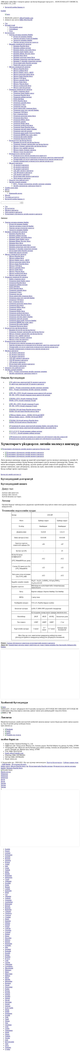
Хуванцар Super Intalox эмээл (23, 93)
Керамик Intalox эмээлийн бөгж (24, 50)
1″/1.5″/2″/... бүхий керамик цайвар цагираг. (24, 433)
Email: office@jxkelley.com (14, 753)
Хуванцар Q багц (19, 104)
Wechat (3, 783)
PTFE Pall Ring (18, 99)
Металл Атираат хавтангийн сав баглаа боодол (30, 146)
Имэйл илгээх (6, 772)
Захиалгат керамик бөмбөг (22, 40)
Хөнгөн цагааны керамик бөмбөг (21, 35)
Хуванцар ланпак (19, 121)
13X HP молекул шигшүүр (22, 172)
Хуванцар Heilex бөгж (21, 123)
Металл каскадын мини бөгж (23, 74)
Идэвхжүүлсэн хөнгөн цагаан (19, 154)
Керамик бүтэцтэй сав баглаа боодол (26, 142)
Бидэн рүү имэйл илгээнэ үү (11, 474)
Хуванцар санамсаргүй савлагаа (20, 89)
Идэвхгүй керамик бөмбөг (22, 36)
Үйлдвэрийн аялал (15, 27)
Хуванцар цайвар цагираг (22, 97)
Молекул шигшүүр (15, 163)
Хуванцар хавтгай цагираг (22, 131)
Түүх (11, 31)
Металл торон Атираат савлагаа (24, 150)
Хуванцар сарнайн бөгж (22, 103)
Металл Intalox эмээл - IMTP (23, 72)
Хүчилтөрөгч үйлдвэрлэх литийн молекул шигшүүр (23, 214)
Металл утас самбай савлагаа (23, 148)
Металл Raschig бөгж (20, 69)
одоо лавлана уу (6, 726)
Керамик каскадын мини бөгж (24, 57)
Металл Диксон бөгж (20, 84)
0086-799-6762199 (26, 20)
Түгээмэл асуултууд (12, 197)
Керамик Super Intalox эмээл (23, 52)
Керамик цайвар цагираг (22, 48)
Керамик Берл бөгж (20, 55)
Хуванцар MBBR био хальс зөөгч (25, 135)
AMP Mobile (6, 764)
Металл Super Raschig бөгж (23, 76)
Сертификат (13, 29)
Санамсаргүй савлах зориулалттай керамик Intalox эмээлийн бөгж (32, 428)
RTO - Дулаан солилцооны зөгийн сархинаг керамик (32, 184)
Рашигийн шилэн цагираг (22, 65)
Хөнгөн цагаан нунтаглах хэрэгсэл (25, 42)
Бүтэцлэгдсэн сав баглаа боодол (20, 140)
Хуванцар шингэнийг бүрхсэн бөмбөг (27, 133)
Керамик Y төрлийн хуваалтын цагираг (27, 61)
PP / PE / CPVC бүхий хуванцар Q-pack (23, 406)
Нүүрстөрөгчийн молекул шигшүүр (26, 176)
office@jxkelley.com (26, 18)
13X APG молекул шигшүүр (23, 171)
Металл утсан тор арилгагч (23, 152)
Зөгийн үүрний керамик (17, 182)
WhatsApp (4, 774)
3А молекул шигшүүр (21, 165)
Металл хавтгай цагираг (22, 87)
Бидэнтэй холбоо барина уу (15, 7)
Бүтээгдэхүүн (9, 33)
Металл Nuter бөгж (20, 82)
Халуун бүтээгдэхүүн (54, 762)
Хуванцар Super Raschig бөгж (23, 127)
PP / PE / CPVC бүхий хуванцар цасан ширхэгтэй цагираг (29, 395)
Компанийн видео (15, 193)
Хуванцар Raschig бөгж (21, 95)
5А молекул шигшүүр (21, 169)
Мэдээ (7, 189)
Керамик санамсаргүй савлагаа (20, 44)
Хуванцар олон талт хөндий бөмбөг (26, 110)
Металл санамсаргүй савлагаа (19, 67)
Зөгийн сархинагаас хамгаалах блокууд (27, 186)
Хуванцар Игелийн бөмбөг (23, 137)
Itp (27, 766)
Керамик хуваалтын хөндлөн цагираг (26, 59)
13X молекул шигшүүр (21, 174)
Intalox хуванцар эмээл (21, 91)
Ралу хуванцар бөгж (20, 114)
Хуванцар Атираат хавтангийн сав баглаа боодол (30, 144)
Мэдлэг (7, 195)
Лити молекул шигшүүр (21, 178)
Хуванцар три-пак (19, 106)
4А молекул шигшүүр (21, 167)
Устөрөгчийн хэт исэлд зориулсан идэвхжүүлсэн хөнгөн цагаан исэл (37, 159)
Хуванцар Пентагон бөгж (22, 138)
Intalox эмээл (5, 766)
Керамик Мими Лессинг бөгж (24, 53)
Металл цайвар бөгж (20, 70)
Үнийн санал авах (11, 188)
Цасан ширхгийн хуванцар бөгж (24, 108)
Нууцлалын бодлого (19, 764)
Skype (3, 779)
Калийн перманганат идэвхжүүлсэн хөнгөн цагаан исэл (33, 161)
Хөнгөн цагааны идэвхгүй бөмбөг (25, 38)
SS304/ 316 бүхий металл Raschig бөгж (23, 422)
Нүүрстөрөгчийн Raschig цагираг (25, 63)
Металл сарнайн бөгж (21, 80)
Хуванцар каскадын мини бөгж (24, 116)
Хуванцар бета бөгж (20, 118)
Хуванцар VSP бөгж (20, 112)
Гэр (6, 23)
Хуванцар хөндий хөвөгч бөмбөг (25, 129)
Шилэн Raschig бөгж (18, 766)
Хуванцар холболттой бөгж (23, 125)
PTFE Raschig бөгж (20, 101)
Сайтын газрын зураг (70, 762)
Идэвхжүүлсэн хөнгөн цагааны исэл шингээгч (30, 155)
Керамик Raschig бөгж (21, 46)
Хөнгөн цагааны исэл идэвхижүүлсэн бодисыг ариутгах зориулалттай (38, 157)
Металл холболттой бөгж (22, 86)
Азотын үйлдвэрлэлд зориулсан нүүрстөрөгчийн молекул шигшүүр (31, 643)
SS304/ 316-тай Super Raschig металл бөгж (24, 411)
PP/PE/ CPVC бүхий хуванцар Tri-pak (22, 400)
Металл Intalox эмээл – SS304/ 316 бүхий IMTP (25, 417)
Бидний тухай (10, 25)
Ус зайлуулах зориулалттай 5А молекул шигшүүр (26, 384)
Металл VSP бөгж (19, 78)
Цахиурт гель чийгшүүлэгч (19, 180)
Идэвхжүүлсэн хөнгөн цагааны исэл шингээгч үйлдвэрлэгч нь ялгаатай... (35, 439)
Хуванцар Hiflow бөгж (21, 120)
